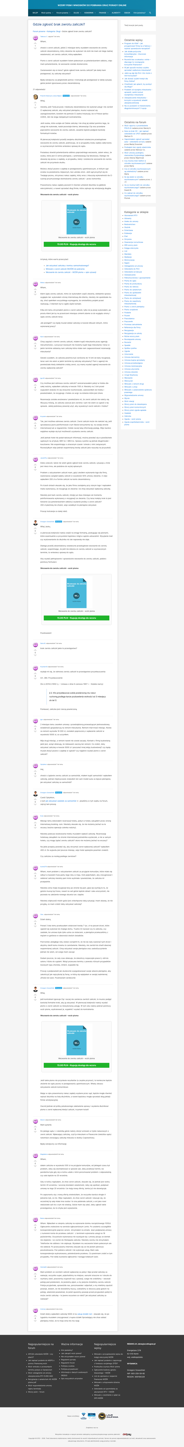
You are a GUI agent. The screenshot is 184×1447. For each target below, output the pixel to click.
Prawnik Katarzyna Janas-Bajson (51, 96)
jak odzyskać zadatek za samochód (61, 801)
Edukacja (128, 233)
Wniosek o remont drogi (134, 384)
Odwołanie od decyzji (133, 272)
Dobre (35, 42)
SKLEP (35, 13)
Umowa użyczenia (131, 369)
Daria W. (43, 643)
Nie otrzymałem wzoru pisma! (73, 1356)
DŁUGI (76, 13)
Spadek (127, 345)
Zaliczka (127, 416)
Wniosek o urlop (130, 387)
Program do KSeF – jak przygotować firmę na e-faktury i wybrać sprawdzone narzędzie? (137, 46)
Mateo (42, 282)
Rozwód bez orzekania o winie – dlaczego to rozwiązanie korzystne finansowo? (137, 62)
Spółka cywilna (130, 348)
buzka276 (43, 866)
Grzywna (128, 239)
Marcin (42, 1120)
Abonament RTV (130, 215)
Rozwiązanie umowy (132, 339)
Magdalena (44, 1154)
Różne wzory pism (131, 336)
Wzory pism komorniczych (135, 407)
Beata (42, 1218)
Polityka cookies (67, 1366)
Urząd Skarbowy (131, 375)
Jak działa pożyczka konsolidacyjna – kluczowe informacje (135, 54)
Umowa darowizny (131, 357)
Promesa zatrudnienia (133, 324)
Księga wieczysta (131, 248)
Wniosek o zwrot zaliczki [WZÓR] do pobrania (65, 269)
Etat (126, 236)
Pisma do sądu (130, 281)
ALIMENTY (116, 13)
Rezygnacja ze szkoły (133, 333)
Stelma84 (43, 1267)
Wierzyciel (128, 381)
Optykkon (43, 764)
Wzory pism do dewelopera (135, 404)
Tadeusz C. (44, 36)
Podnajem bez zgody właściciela (137, 147)
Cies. (42, 914)
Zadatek (127, 413)
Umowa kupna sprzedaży (134, 360)
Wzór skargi (129, 401)
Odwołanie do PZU (131, 269)
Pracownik (128, 321)
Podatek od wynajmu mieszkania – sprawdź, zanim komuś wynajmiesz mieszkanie (138, 92)
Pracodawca (129, 318)
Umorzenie (128, 354)
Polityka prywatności (69, 1369)
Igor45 (42, 378)
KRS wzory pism (130, 245)
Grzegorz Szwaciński (47, 521)
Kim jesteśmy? (139, 13)
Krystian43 (43, 667)
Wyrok (127, 398)
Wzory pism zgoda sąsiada (135, 410)
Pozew (127, 315)
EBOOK (127, 13)
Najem (126, 263)
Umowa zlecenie (131, 372)
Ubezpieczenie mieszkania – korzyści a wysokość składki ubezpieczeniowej (135, 100)
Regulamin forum (68, 1363)
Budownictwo (129, 224)
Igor (41, 719)
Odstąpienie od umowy (133, 266)
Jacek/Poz (43, 458)
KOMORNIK (88, 13)
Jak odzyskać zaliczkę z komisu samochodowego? (67, 265)
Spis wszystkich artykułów (72, 1378)
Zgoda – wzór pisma (132, 419)
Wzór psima (46, 13)
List (125, 251)
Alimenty (127, 218)
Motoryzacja (129, 260)
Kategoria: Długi (53, 31)
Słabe (35, 49)
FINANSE (102, 13)
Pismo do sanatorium (132, 290)
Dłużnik (127, 227)
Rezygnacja (129, 330)
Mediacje (128, 257)
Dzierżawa (128, 230)
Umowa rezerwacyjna (133, 366)
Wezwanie (128, 378)
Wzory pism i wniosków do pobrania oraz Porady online (92, 5)
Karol (42, 336)
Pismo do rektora (131, 287)
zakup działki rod (84, 1314)
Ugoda (127, 351)
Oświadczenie (130, 275)
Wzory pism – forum (36, 1392)
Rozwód (127, 342)
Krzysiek (43, 416)
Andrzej (42, 1309)
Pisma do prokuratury (133, 284)
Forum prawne (62, 13)
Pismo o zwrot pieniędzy (134, 307)
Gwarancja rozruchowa (133, 242)
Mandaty (127, 254)
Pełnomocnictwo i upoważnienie (137, 278)
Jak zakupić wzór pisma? (71, 1353)
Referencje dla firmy (132, 327)
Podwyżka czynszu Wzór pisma (107, 1367)
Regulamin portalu (68, 1360)
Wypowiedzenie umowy (134, 395)
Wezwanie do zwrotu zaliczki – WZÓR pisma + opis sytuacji (71, 272)
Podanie (127, 312)
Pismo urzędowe (131, 310)
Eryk (41, 816)
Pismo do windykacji (132, 298)
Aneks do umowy (131, 221)
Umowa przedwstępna (133, 363)
